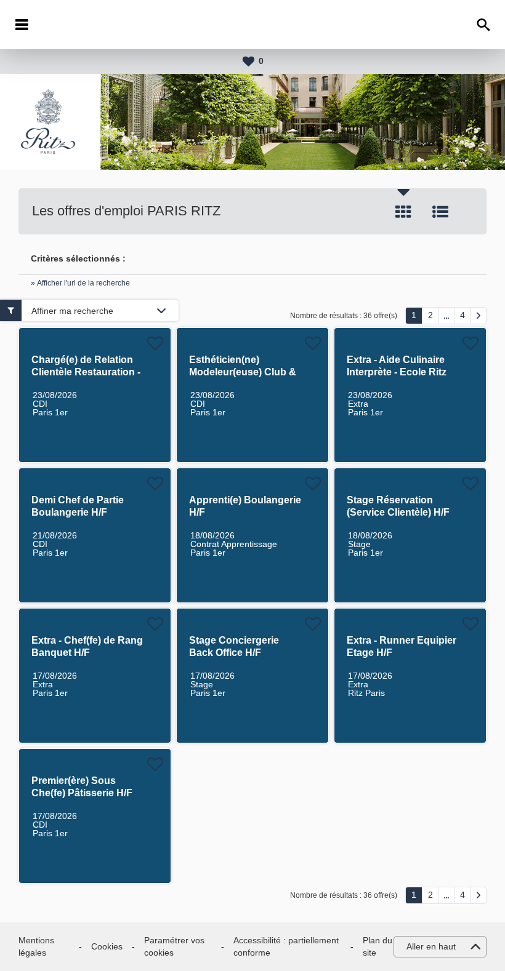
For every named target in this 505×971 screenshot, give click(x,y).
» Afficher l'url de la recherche (80, 283)
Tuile (403, 211)
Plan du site (377, 946)
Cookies (107, 946)
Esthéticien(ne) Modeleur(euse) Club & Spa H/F (242, 372)
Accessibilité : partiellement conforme (286, 946)
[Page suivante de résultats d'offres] (478, 316)
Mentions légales (36, 946)
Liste (440, 211)
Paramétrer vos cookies (174, 946)
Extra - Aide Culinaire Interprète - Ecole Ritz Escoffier (396, 372)
